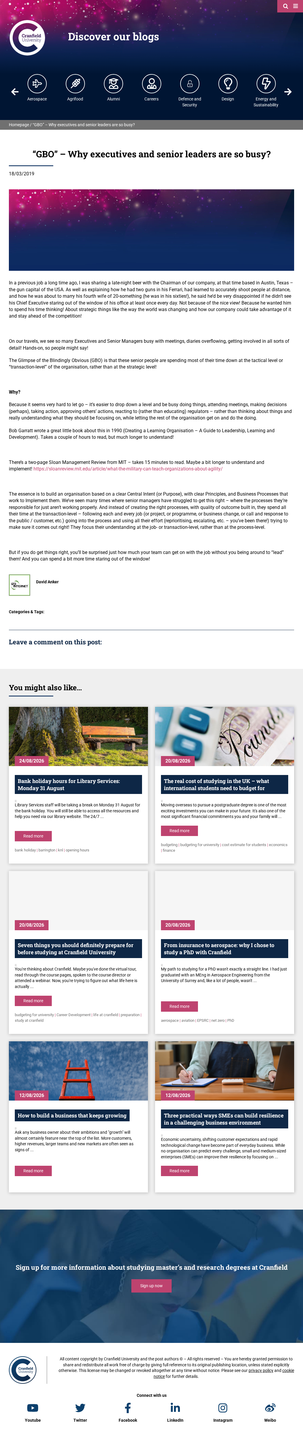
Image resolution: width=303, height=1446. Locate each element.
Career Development (74, 1015)
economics (278, 845)
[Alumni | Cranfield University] (113, 83)
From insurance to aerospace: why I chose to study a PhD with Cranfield (219, 948)
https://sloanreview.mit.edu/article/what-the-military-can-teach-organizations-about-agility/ (128, 469)
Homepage (19, 124)
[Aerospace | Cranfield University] (37, 83)
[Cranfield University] (27, 21)
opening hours (77, 850)
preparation (130, 1015)
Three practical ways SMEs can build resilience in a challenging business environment (223, 1119)
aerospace (170, 1020)
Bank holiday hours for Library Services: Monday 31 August (69, 784)
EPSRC (203, 1020)
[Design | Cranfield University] (228, 83)
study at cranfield (29, 1020)
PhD (230, 1020)
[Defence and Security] (190, 83)
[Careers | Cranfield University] (152, 83)
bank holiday (25, 850)
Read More (33, 836)
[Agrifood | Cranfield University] (75, 83)
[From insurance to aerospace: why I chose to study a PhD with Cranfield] (224, 900)
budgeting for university (199, 845)
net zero (218, 1020)
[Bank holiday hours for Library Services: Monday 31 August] (78, 736)
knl (60, 850)
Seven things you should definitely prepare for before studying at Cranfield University (75, 948)
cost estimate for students (244, 845)
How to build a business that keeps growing (72, 1115)
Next (287, 91)
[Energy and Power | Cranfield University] (266, 83)
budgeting (169, 845)
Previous (15, 91)
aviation (187, 1020)
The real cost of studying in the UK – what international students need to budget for (216, 784)
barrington (46, 850)
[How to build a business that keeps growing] (78, 1071)
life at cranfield (105, 1015)
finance (169, 850)
